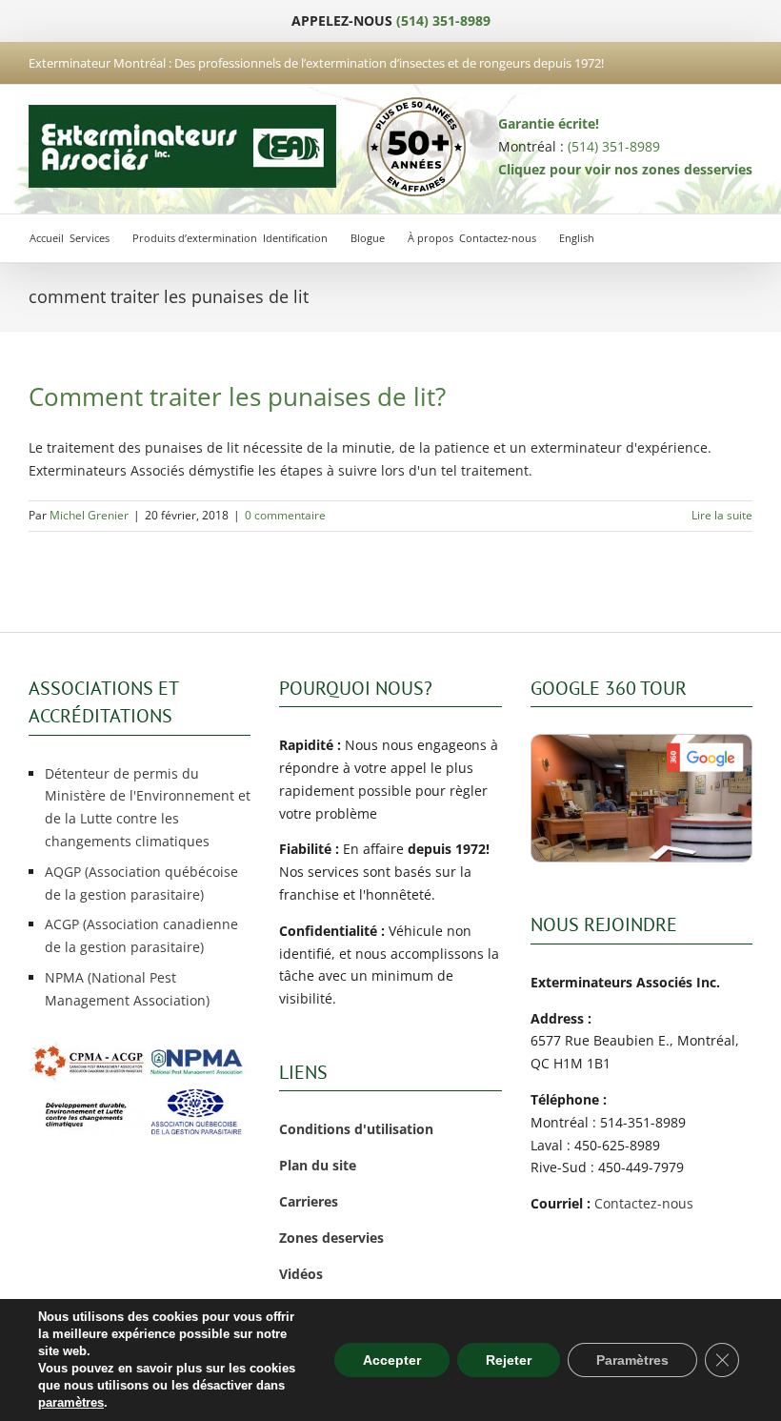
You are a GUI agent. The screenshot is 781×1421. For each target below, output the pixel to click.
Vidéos (301, 1274)
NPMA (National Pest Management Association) (127, 988)
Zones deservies (331, 1237)
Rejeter (508, 1360)
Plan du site (317, 1165)
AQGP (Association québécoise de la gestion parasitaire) (141, 883)
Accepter (392, 1360)
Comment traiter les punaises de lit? (237, 396)
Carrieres (308, 1201)
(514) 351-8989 (443, 20)
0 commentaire (285, 515)
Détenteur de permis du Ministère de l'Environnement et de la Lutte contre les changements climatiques (147, 807)
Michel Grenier (89, 515)
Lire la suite (721, 515)
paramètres (71, 1402)
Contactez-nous (643, 1203)
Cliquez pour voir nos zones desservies (625, 169)
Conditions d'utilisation (356, 1129)
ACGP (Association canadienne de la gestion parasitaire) (141, 935)
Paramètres (632, 1360)
